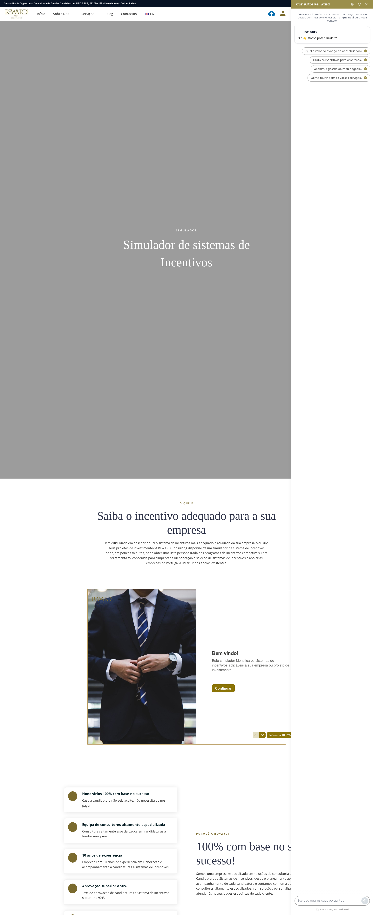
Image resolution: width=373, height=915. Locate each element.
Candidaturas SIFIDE (71, 3)
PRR (86, 3)
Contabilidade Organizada (18, 3)
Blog (109, 14)
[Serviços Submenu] (97, 14)
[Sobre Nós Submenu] (72, 14)
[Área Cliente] (283, 14)
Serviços (87, 14)
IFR (100, 3)
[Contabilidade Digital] (271, 14)
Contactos (129, 14)
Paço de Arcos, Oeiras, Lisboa (120, 3)
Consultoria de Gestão (46, 3)
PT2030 (94, 3)
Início (41, 14)
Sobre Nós (61, 14)
